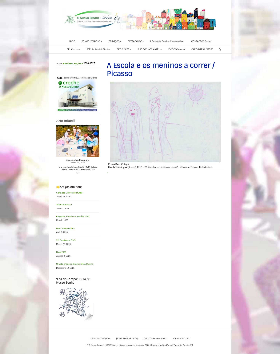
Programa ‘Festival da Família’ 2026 (72, 216)
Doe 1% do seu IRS (65, 228)
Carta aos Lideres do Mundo (69, 193)
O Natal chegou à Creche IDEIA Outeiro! (75, 264)
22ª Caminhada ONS (65, 240)
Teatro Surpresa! (64, 204)
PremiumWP (188, 345)
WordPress (167, 345)
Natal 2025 (61, 252)
